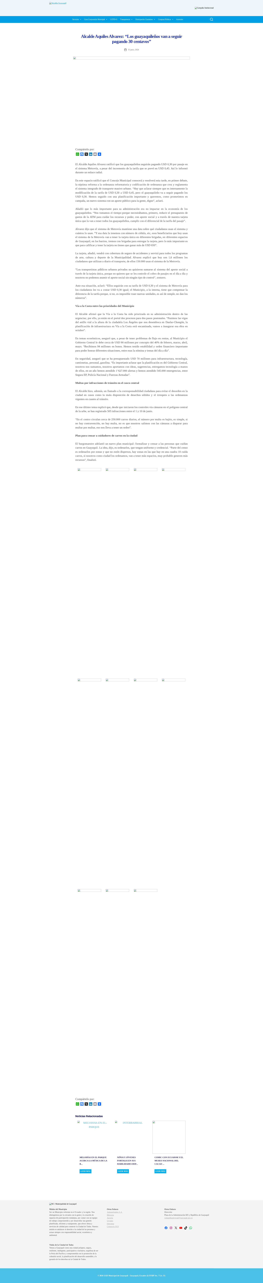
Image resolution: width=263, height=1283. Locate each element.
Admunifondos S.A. (114, 1212)
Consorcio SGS (113, 1227)
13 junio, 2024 (133, 50)
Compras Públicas (164, 19)
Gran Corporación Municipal (94, 19)
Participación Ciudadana (144, 19)
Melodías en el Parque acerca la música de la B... (93, 1160)
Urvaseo (110, 1221)
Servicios (75, 19)
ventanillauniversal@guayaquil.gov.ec (178, 1218)
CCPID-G (113, 19)
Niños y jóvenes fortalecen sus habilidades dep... (127, 1160)
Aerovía (110, 1218)
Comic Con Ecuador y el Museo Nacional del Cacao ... (169, 1160)
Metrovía (110, 1215)
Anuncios (179, 19)
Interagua (110, 1224)
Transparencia (125, 19)
